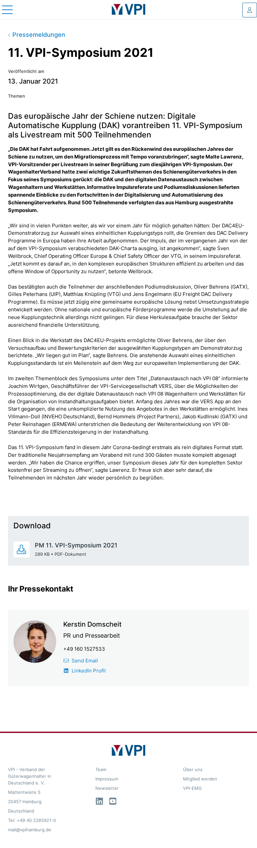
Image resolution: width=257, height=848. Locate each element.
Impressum (106, 778)
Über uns (192, 769)
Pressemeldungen (38, 34)
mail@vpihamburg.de (29, 829)
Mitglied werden (200, 778)
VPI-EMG (192, 788)
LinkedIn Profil (89, 670)
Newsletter (107, 788)
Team (100, 769)
